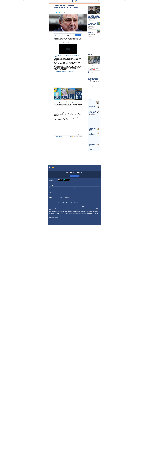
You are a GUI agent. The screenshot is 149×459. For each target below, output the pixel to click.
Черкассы (76, 185)
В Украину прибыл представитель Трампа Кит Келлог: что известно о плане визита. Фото (94, 72)
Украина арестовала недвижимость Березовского (65, 71)
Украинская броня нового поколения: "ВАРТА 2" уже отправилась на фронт (93, 139)
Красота (67, 202)
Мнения (89, 99)
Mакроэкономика (67, 197)
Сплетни (63, 202)
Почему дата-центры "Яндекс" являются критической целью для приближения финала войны (92, 102)
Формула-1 (75, 187)
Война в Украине (68, 2)
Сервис (74, 192)
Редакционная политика (59, 136)
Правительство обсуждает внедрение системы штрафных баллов (92, 35)
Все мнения (90, 149)
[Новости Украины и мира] (71, 136)
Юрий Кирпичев (90, 147)
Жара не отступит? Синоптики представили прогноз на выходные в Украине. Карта (92, 23)
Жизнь (70, 182)
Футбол (59, 187)
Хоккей (67, 187)
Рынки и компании (60, 197)
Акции (70, 192)
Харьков (62, 185)
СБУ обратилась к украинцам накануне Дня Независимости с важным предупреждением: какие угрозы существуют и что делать (94, 16)
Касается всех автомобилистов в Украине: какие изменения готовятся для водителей (91, 31)
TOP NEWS (90, 54)
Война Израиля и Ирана (74, 2)
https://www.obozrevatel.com (90, 207)
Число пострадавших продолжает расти (93, 68)
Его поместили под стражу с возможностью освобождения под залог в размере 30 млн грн (93, 82)
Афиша (58, 202)
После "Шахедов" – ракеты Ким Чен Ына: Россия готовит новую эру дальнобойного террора (92, 134)
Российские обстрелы (84, 2)
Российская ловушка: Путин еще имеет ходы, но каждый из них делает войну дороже (92, 107)
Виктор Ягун (90, 109)
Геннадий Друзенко (91, 130)
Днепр (71, 185)
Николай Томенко (91, 114)
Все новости (98, 182)
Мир (74, 136)
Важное (89, 4)
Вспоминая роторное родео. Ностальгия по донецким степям (92, 145)
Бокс (71, 187)
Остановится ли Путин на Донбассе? (92, 129)
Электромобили (65, 192)
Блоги (84, 182)
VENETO (79, 2)
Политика (57, 182)
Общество (91, 182)
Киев (58, 185)
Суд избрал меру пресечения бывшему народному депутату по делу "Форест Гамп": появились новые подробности (93, 79)
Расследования (78, 182)
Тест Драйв (59, 192)
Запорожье (67, 185)
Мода (71, 202)
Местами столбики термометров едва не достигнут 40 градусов (91, 27)
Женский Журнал (76, 202)
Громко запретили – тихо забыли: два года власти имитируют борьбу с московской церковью (92, 112)
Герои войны (63, 2)
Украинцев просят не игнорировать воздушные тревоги (92, 19)
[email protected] (58, 218)
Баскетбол (63, 187)
